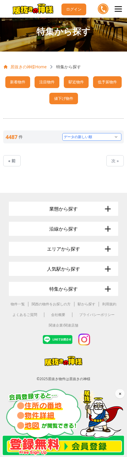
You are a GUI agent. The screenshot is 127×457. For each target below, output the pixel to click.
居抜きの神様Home (28, 66)
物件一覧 (18, 304)
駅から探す (86, 304)
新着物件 (17, 82)
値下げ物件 (63, 98)
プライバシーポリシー (97, 314)
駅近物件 (76, 82)
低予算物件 (107, 82)
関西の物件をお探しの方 (51, 304)
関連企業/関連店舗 (63, 325)
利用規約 (109, 304)
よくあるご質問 (24, 314)
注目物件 (47, 82)
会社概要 (58, 314)
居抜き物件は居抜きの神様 (69, 378)
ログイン (74, 9)
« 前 (12, 160)
